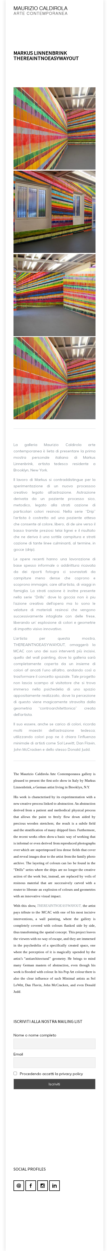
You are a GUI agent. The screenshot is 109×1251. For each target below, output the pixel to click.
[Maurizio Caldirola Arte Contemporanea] (45, 12)
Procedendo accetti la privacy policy (51, 1073)
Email (18, 1054)
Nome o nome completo (34, 1035)
